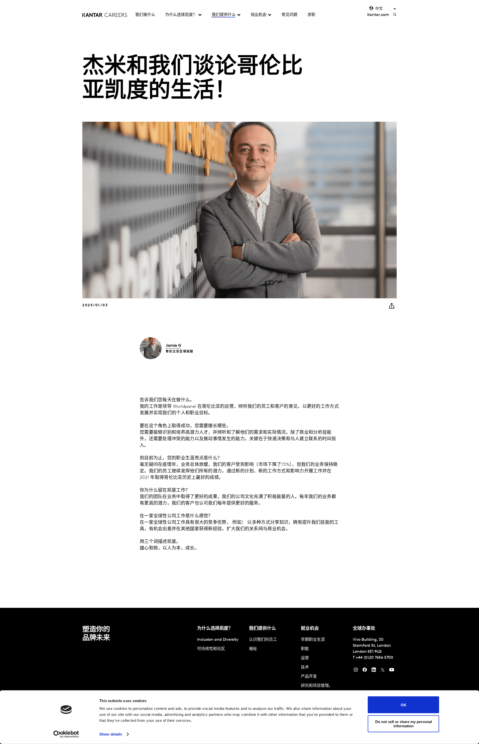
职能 (305, 649)
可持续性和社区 (211, 649)
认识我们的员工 (263, 640)
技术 (305, 667)
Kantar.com (378, 15)
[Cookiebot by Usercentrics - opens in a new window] (66, 734)
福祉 (253, 649)
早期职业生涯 (313, 640)
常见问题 (289, 15)
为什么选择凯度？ (181, 15)
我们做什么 (145, 15)
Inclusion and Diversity (217, 640)
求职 (311, 15)
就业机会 (259, 15)
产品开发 (309, 677)
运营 (305, 658)
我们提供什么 (224, 15)
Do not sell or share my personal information (403, 723)
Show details (110, 734)
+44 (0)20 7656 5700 (374, 658)
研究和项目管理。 (317, 686)
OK (403, 705)
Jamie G (173, 346)
